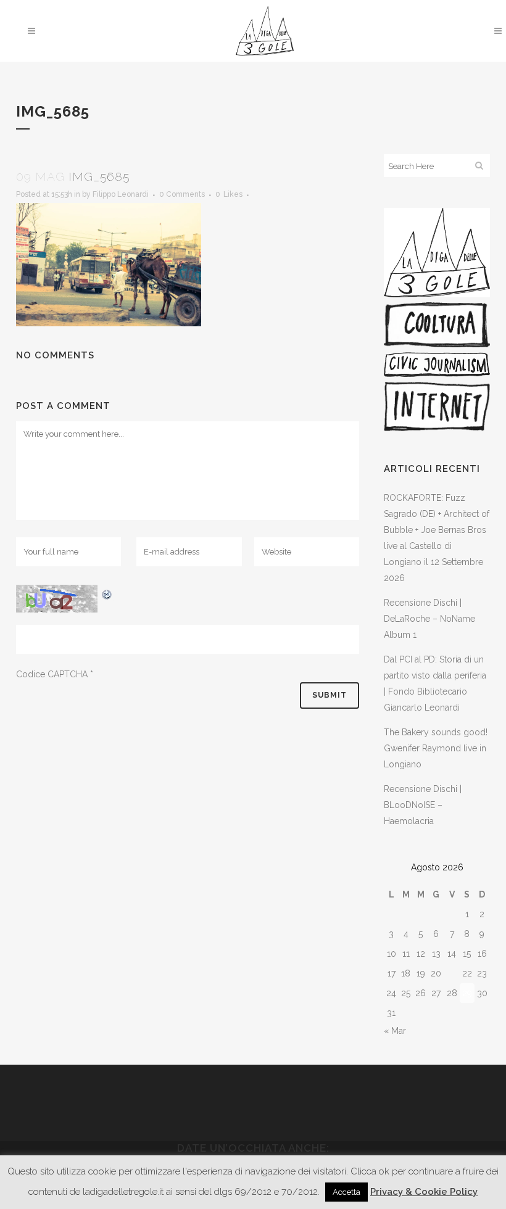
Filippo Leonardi (121, 194)
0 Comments (182, 194)
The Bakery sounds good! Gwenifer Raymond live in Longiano (435, 748)
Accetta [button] (346, 1192)
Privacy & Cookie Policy (424, 1191)
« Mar (395, 1031)
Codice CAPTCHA (52, 674)
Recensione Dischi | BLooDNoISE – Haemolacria (423, 805)
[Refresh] (107, 593)
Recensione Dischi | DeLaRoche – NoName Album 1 (429, 619)
